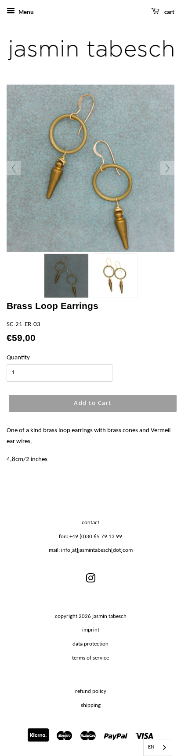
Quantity (18, 358)
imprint (90, 630)
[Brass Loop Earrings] (66, 276)
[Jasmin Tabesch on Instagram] (90, 580)
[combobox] (157, 747)
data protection (90, 644)
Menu (25, 12)
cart (168, 12)
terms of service (90, 658)
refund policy (90, 691)
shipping (91, 705)
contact (90, 522)
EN (151, 747)
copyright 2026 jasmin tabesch (91, 616)
